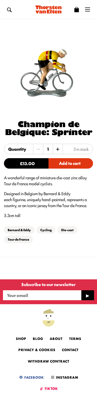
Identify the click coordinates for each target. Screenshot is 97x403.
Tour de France (18, 239)
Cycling (46, 229)
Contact (70, 349)
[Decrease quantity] (38, 149)
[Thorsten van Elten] (48, 9)
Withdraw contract (48, 361)
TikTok (51, 388)
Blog (38, 338)
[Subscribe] (87, 295)
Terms (75, 338)
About (56, 338)
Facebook (33, 377)
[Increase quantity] (58, 149)
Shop (21, 338)
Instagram (66, 377)
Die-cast (67, 229)
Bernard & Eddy (19, 229)
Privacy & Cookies (36, 349)
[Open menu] (87, 9)
